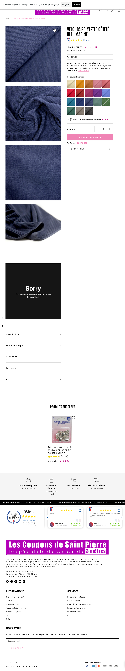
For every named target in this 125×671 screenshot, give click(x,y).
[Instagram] (11, 582)
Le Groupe (10, 600)
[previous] (7, 436)
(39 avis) (86, 40)
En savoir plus (76, 148)
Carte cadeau (73, 600)
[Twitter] (81, 143)
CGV (8, 619)
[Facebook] (78, 143)
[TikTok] (24, 582)
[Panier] (118, 10)
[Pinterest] (85, 143)
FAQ (8, 615)
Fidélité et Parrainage (76, 608)
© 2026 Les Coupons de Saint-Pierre (21, 666)
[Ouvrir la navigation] (6, 10)
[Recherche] (100, 10)
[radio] (71, 84)
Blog (69, 615)
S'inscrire (17, 648)
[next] (117, 436)
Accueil (5, 19)
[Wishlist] (106, 10)
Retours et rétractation (16, 608)
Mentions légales (13, 611)
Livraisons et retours (76, 597)
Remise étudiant (74, 611)
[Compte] (112, 10)
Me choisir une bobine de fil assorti (91, 119)
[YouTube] (20, 582)
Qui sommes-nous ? (15, 597)
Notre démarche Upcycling (79, 604)
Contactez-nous (13, 604)
